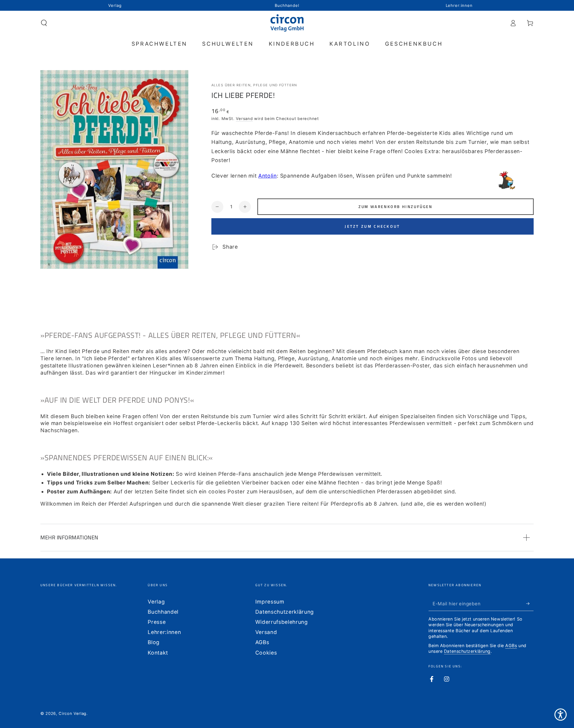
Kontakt (158, 652)
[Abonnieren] (530, 603)
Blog (154, 642)
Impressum (269, 601)
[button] (44, 23)
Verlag (156, 601)
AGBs (262, 642)
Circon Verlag (72, 713)
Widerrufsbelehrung (281, 622)
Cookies (266, 652)
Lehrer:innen (164, 632)
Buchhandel (163, 612)
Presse (157, 622)
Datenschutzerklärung (284, 612)
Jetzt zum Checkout (372, 226)
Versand (244, 118)
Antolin (267, 176)
